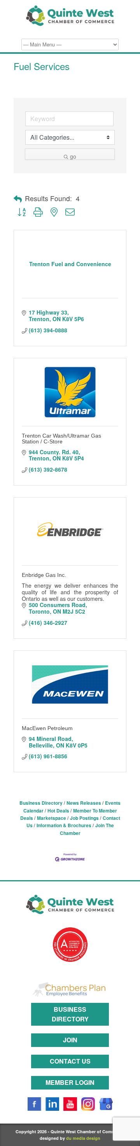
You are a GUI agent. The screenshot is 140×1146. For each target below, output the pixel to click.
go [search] (73, 156)
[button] (18, 199)
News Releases (83, 803)
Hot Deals (58, 810)
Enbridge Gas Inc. (44, 575)
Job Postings (84, 818)
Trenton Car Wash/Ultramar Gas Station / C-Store (61, 439)
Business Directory (41, 803)
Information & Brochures (64, 825)
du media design (83, 1138)
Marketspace (51, 818)
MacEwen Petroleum (47, 728)
